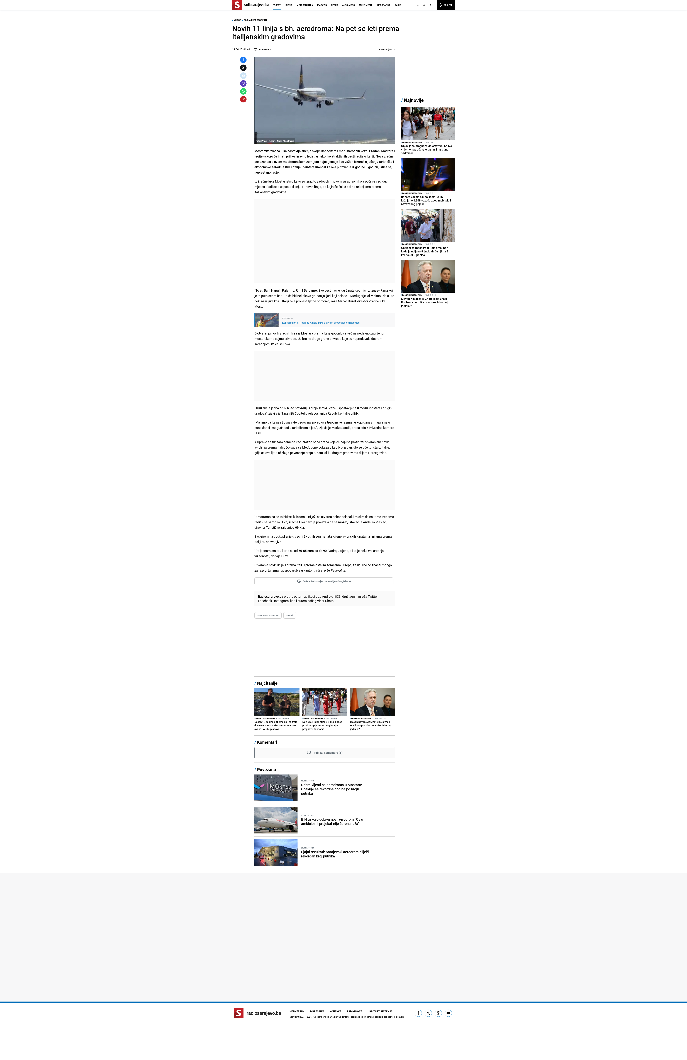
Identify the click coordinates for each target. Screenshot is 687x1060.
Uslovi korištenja (380, 1011)
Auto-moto (348, 5)
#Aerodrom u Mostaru (268, 615)
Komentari (267, 742)
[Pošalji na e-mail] (243, 75)
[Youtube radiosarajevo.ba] (448, 1013)
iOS (337, 596)
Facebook (265, 601)
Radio (398, 5)
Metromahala (305, 5)
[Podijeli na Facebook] (243, 60)
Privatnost (354, 1011)
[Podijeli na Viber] (243, 83)
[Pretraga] (424, 5)
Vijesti (277, 5)
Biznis (289, 5)
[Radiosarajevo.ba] (257, 1013)
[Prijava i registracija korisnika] (432, 5)
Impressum (317, 1011)
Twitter (373, 596)
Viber (320, 601)
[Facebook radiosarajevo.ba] (418, 1013)
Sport (334, 5)
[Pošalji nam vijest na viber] (438, 1013)
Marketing (296, 1011)
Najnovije (414, 100)
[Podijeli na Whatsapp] (243, 91)
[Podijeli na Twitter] (243, 68)
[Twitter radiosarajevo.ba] (428, 1013)
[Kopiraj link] (243, 99)
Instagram (281, 601)
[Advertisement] (324, 241)
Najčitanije (267, 683)
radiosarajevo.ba (321, 1016)
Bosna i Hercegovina (255, 20)
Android (327, 596)
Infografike (383, 5)
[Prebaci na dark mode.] (417, 5)
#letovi (289, 615)
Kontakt (335, 1011)
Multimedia (365, 5)
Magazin (322, 5)
